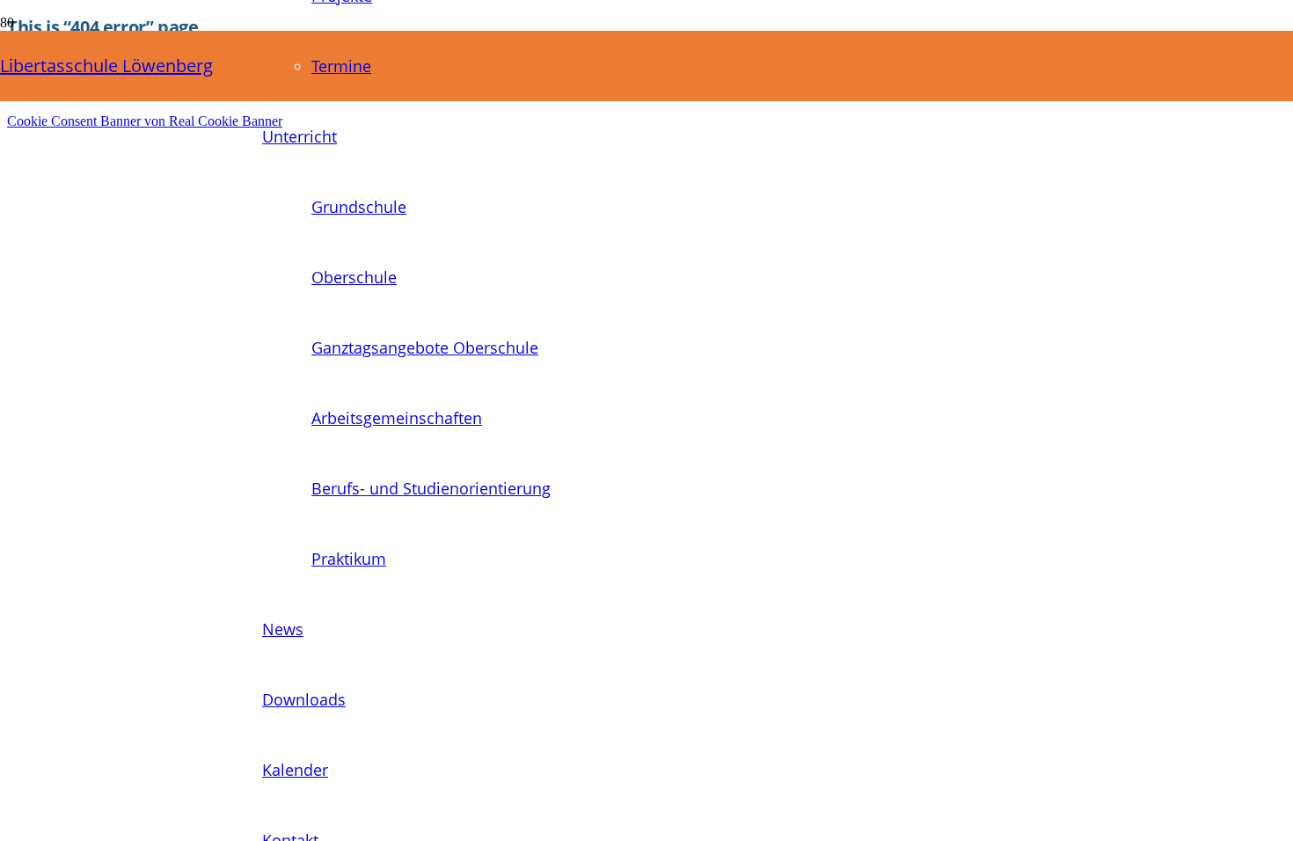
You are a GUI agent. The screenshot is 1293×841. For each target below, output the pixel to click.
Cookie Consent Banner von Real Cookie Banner (144, 120)
